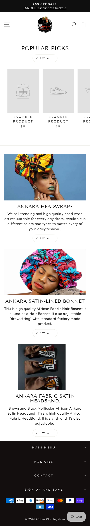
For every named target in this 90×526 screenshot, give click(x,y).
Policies (44, 461)
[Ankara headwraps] (45, 177)
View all (45, 58)
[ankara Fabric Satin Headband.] (45, 367)
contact (44, 475)
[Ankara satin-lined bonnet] (45, 272)
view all (45, 333)
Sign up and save (44, 489)
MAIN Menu (44, 447)
